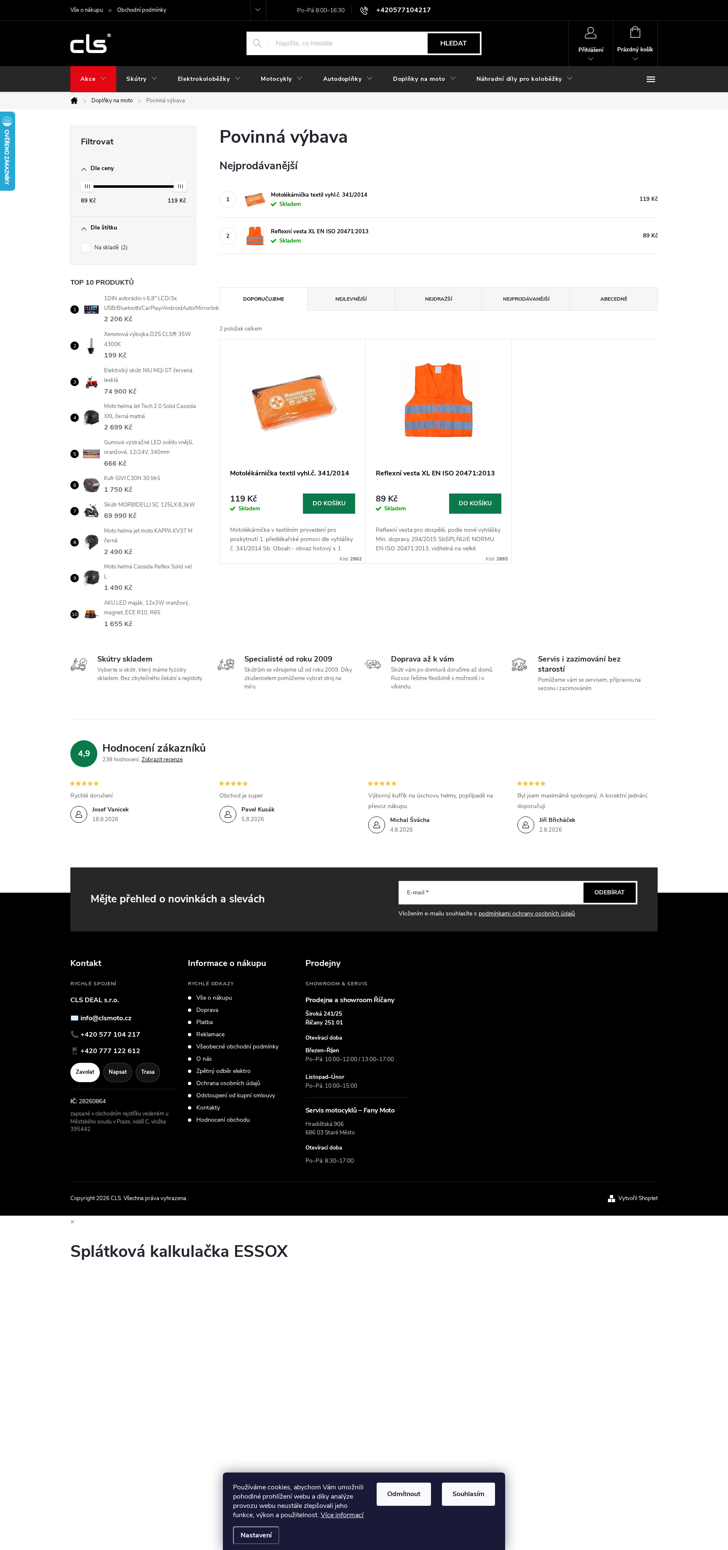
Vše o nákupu (86, 10)
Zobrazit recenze (162, 759)
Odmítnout (403, 1494)
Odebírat (609, 892)
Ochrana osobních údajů (228, 1083)
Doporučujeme (263, 299)
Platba (204, 1022)
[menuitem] (93, 79)
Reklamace (210, 1034)
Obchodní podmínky (141, 10)
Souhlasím (468, 1494)
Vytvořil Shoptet (638, 1198)
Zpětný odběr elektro (223, 1071)
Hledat (453, 43)
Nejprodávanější (526, 299)
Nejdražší (438, 299)
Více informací (342, 1515)
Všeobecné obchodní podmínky (237, 1046)
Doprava (207, 1010)
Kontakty (208, 1107)
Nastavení (256, 1535)
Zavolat (85, 1072)
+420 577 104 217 (110, 1034)
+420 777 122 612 (110, 1051)
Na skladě (110, 247)
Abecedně (613, 299)
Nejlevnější (351, 299)
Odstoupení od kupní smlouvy (235, 1095)
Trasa (148, 1072)
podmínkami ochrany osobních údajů (527, 914)
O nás (204, 1059)
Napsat (118, 1072)
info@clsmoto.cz (105, 1018)
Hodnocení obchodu (223, 1120)
